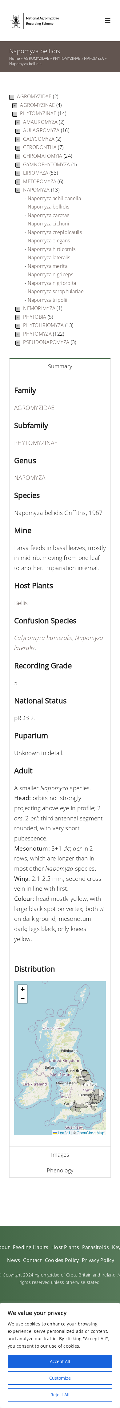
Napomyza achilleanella (54, 198)
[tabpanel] (60, 759)
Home (14, 58)
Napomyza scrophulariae (56, 291)
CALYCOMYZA (42, 139)
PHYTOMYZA (43, 333)
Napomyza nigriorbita (52, 283)
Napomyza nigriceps (51, 274)
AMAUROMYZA (43, 122)
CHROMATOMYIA (47, 155)
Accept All (60, 1361)
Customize (60, 1378)
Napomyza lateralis (49, 257)
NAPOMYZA (94, 58)
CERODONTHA (43, 147)
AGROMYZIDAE (36, 58)
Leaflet (63, 1132)
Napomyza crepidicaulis (55, 232)
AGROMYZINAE (41, 105)
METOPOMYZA (43, 181)
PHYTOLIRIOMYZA (48, 325)
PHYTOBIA (38, 317)
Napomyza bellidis (49, 206)
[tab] (60, 365)
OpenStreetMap (90, 1132)
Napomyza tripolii (48, 300)
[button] (22, 989)
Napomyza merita (47, 266)
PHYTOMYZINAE (66, 58)
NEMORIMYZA (42, 308)
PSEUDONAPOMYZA (49, 342)
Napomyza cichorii (49, 223)
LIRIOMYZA (40, 172)
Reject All (60, 1395)
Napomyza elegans (49, 240)
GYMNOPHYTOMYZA (50, 164)
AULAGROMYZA (46, 130)
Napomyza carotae (49, 215)
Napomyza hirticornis (52, 249)
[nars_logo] (34, 14)
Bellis (21, 603)
